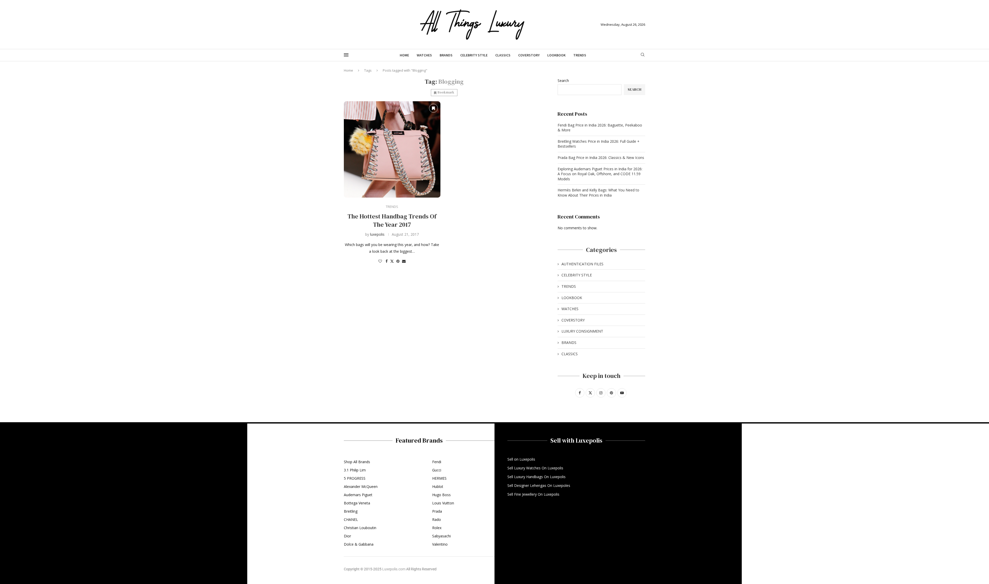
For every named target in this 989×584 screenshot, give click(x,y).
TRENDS (579, 55)
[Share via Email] (404, 261)
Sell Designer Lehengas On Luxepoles (538, 485)
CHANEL (351, 519)
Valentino (440, 544)
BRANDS (446, 55)
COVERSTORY (529, 55)
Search (563, 80)
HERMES (439, 478)
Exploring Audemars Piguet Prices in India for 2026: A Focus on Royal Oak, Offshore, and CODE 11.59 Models (600, 173)
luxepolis (377, 234)
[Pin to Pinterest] (397, 261)
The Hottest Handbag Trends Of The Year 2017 (392, 220)
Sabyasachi (441, 536)
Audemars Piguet (358, 495)
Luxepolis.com (393, 569)
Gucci (436, 470)
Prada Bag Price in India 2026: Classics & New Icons (601, 157)
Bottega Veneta (357, 503)
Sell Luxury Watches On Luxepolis (535, 468)
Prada (437, 511)
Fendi (436, 462)
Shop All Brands (357, 462)
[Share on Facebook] (387, 261)
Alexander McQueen (361, 486)
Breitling (350, 511)
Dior (347, 536)
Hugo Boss (441, 495)
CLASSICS (502, 55)
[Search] (642, 55)
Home (404, 55)
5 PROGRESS (354, 478)
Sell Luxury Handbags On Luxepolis (536, 477)
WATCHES (424, 55)
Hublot (437, 486)
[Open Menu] (346, 55)
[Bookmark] (433, 108)
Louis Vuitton (443, 503)
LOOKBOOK (556, 55)
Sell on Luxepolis (521, 459)
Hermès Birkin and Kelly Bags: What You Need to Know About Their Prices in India (598, 193)
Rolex (436, 528)
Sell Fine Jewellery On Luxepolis (533, 494)
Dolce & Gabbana (358, 544)
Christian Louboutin (360, 528)
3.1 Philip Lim (355, 470)
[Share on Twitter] (392, 261)
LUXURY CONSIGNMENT (582, 331)
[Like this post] (380, 261)
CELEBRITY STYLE (474, 55)
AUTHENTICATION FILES (582, 263)
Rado (436, 519)
